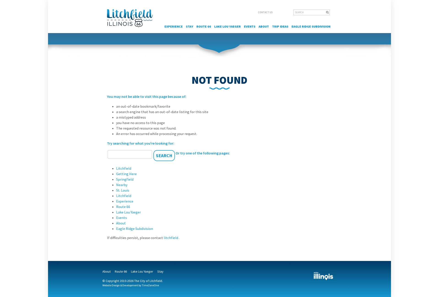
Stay (189, 26)
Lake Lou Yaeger (227, 26)
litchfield (171, 237)
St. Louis (122, 190)
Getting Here (126, 174)
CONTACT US (265, 12)
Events (249, 26)
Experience (173, 26)
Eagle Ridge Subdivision (311, 26)
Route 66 (203, 26)
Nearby (121, 184)
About (264, 26)
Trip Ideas (280, 26)
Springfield (125, 179)
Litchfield (123, 168)
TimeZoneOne (150, 285)
